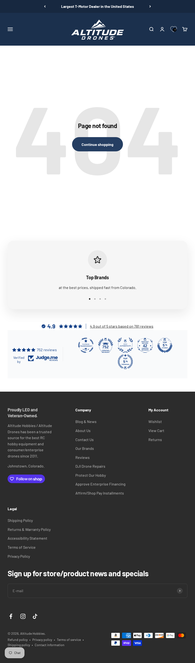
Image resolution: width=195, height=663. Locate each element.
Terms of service (69, 640)
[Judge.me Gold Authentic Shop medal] (125, 345)
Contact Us (84, 439)
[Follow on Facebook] (11, 616)
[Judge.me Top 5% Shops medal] (164, 345)
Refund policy (18, 640)
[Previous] (45, 6)
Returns (155, 439)
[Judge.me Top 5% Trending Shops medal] (125, 361)
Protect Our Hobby (90, 475)
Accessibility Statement (27, 538)
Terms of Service (22, 547)
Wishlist (155, 421)
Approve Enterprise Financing (100, 484)
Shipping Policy (20, 520)
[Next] (150, 6)
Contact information (49, 645)
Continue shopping (97, 144)
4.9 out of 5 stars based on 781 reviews (121, 326)
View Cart (156, 430)
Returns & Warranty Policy (29, 529)
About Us (83, 430)
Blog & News (86, 421)
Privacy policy (42, 640)
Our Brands (84, 448)
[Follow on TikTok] (35, 616)
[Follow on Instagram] (23, 616)
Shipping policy (19, 645)
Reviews (82, 457)
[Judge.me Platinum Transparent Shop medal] (85, 345)
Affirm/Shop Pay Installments (99, 493)
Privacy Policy (19, 556)
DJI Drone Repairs (90, 466)
